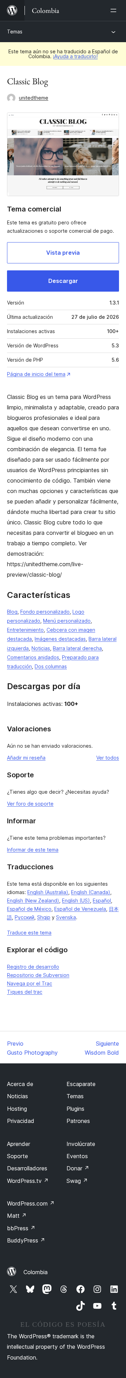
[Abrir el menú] (115, 10)
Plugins (75, 1108)
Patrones (78, 1120)
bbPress (21, 1228)
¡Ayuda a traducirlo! (75, 56)
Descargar (63, 280)
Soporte (17, 1156)
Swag (77, 1180)
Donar (77, 1168)
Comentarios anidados (33, 657)
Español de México (29, 909)
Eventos (77, 1156)
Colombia (35, 1272)
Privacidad (20, 1120)
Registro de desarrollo (33, 967)
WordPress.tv (28, 1180)
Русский (24, 917)
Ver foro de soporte (30, 804)
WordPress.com (31, 1203)
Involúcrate (80, 1143)
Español (102, 900)
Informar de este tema (32, 850)
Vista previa (63, 252)
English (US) (76, 900)
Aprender (18, 1143)
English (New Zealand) (33, 900)
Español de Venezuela (80, 909)
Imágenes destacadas (60, 639)
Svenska (66, 917)
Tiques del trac (24, 992)
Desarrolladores (27, 1168)
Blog (12, 612)
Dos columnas (51, 666)
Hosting (17, 1108)
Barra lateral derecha (77, 648)
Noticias (40, 648)
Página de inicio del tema (36, 374)
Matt (17, 1215)
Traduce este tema (29, 933)
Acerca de (20, 1083)
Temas (14, 31)
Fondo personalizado (45, 612)
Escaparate (81, 1083)
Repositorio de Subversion (38, 975)
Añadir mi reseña (26, 758)
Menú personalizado (67, 621)
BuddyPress (26, 1240)
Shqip (43, 917)
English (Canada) (90, 892)
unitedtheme (33, 98)
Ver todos (107, 758)
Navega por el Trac (29, 983)
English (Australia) (47, 892)
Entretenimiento (25, 630)
